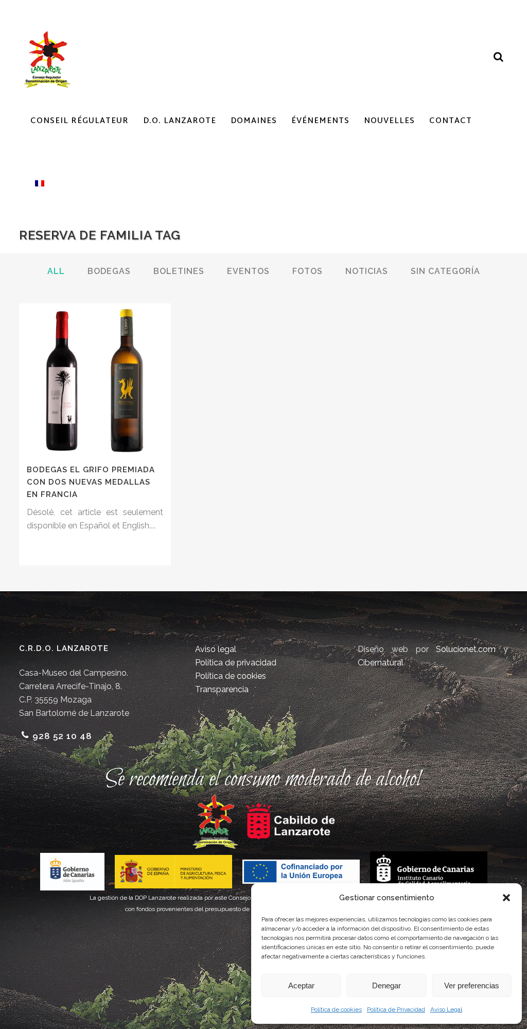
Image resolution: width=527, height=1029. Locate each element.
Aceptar (301, 985)
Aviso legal (215, 649)
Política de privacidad (235, 662)
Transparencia (222, 689)
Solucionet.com (466, 649)
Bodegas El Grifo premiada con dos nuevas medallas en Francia (91, 482)
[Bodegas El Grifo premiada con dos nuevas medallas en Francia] (95, 379)
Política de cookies (336, 1009)
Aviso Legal (446, 1009)
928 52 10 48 (62, 736)
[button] (506, 898)
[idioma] (37, 183)
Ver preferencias (471, 985)
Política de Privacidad (396, 1009)
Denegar (386, 985)
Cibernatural (380, 662)
